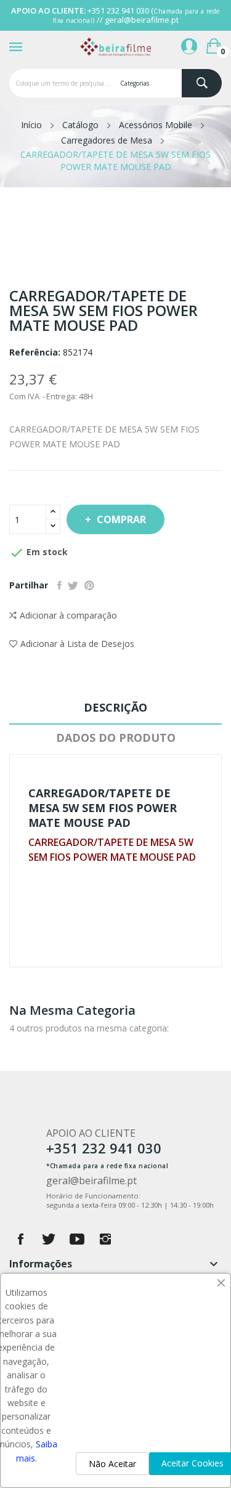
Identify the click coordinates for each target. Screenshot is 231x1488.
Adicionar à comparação (68, 615)
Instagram (105, 1239)
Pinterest (89, 585)
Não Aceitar (112, 1464)
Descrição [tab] (115, 707)
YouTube (77, 1239)
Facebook (20, 1239)
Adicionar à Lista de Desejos (77, 643)
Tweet (73, 585)
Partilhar (59, 585)
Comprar (121, 519)
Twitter (49, 1239)
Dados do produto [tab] (116, 737)
